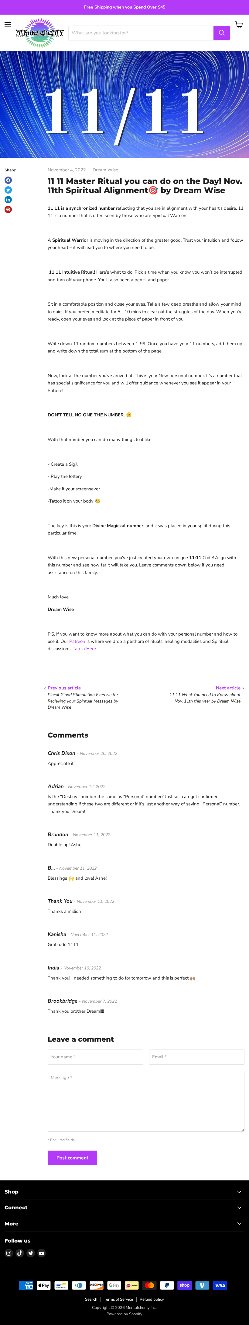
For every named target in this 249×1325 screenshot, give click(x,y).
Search (91, 1299)
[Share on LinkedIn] (8, 199)
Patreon (77, 641)
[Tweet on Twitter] (8, 190)
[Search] (221, 33)
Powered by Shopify (124, 1314)
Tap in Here (84, 649)
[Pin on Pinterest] (8, 209)
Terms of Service (118, 1299)
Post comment (72, 1158)
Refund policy (152, 1299)
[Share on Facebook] (8, 180)
